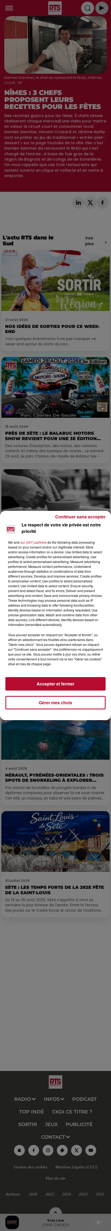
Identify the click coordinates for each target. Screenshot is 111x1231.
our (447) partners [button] (33, 542)
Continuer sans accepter (80, 517)
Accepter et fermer (55, 684)
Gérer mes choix (55, 702)
